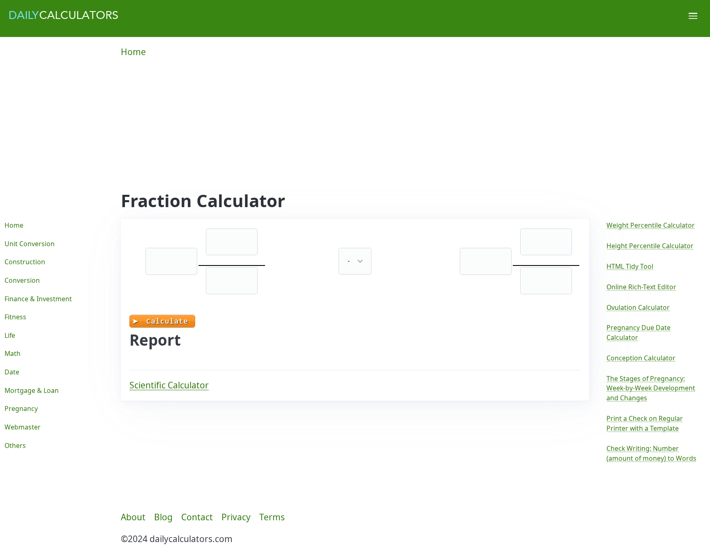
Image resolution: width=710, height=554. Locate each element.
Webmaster (23, 427)
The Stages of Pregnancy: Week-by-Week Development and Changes (650, 388)
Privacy (236, 517)
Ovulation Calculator (638, 307)
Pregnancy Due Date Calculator (638, 332)
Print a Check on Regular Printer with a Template (644, 423)
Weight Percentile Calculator (650, 225)
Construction (25, 261)
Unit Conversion (30, 243)
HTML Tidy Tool (629, 266)
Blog (163, 517)
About (133, 517)
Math (13, 353)
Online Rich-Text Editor (641, 286)
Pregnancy (21, 408)
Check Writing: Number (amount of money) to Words (651, 453)
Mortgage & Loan (32, 390)
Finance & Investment (38, 298)
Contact (197, 517)
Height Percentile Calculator (650, 245)
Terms (272, 517)
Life (10, 335)
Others (15, 445)
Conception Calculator (640, 357)
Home (133, 52)
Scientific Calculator (169, 385)
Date (12, 371)
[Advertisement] (355, 129)
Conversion (22, 280)
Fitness (15, 316)
